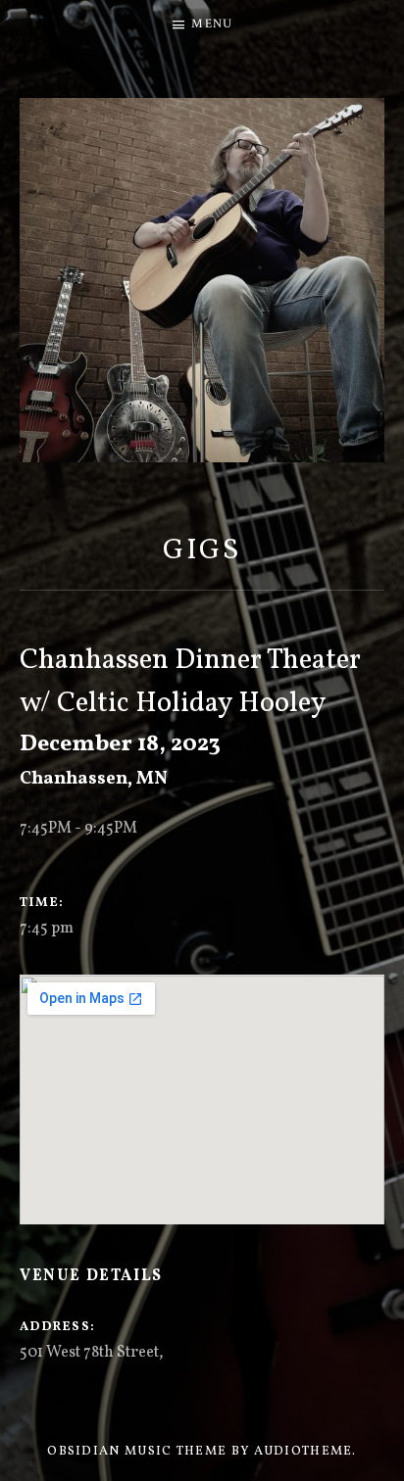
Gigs (202, 551)
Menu (211, 24)
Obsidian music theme (137, 1451)
